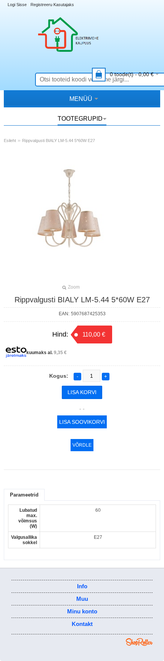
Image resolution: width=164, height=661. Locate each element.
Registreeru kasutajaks (52, 4)
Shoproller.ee (139, 642)
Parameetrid (24, 495)
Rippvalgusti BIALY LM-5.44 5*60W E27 (58, 140)
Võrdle (82, 445)
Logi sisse (17, 4)
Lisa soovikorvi (82, 422)
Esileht (10, 140)
